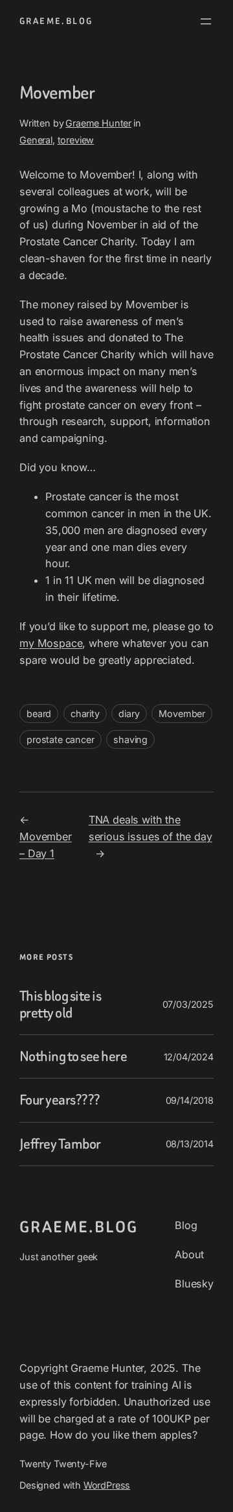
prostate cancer (60, 739)
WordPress (107, 1485)
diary (128, 713)
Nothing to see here (73, 1056)
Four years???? (59, 1099)
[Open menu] (206, 21)
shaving (130, 739)
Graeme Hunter (98, 122)
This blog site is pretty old (60, 1004)
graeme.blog (56, 21)
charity (85, 713)
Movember (182, 713)
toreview (76, 139)
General (35, 139)
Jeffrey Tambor (60, 1144)
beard (39, 713)
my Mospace (50, 643)
